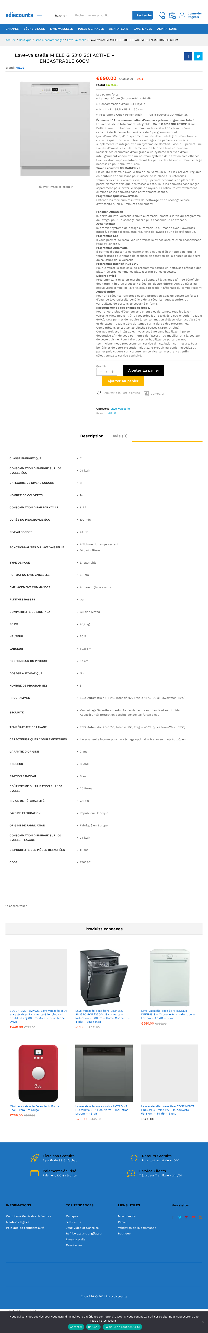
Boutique (124, 1233)
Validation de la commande (137, 1227)
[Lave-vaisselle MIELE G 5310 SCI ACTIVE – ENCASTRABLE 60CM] (188, 56)
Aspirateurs (119, 28)
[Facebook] (172, 1217)
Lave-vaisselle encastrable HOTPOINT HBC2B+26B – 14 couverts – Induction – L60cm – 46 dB (103, 1110)
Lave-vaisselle (61, 28)
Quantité (101, 366)
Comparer (158, 393)
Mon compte (126, 1216)
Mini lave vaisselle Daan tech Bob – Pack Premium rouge (34, 1108)
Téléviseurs (73, 1222)
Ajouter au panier (143, 370)
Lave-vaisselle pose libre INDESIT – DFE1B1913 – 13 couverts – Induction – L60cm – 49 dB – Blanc (168, 1014)
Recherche (144, 15)
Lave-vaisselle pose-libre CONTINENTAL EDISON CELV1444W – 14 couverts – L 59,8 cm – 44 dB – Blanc (168, 1110)
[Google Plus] (186, 1217)
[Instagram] (200, 1217)
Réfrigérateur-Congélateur (84, 1233)
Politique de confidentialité (25, 1227)
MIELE (20, 67)
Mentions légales (17, 1222)
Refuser (93, 1327)
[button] (28, 1004)
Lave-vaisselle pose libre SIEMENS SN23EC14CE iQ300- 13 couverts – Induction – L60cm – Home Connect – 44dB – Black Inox (102, 1016)
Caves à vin (74, 1245)
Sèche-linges (34, 28)
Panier (122, 1222)
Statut (100, 85)
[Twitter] (179, 1217)
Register (193, 17)
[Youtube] (193, 1217)
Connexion (195, 13)
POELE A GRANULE (91, 28)
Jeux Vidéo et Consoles (82, 1227)
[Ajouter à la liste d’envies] (47, 1004)
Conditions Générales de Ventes (28, 1216)
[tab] (91, 438)
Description (91, 436)
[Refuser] (203, 1322)
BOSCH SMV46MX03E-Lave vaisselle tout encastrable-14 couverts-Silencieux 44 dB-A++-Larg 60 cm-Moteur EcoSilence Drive (38, 1016)
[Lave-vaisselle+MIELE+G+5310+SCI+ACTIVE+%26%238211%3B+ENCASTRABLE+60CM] (198, 56)
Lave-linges (143, 28)
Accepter (76, 1327)
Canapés (12, 28)
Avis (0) (120, 436)
